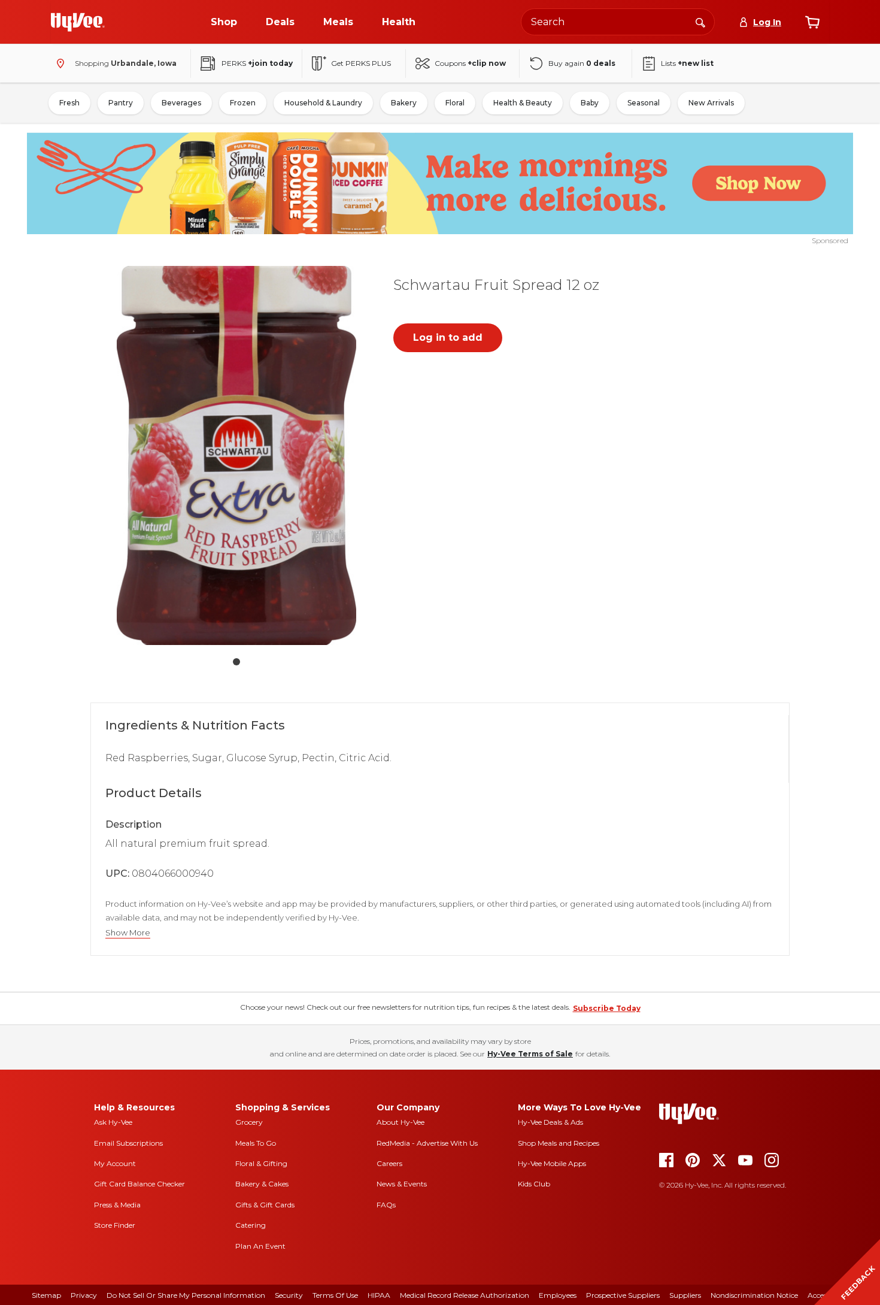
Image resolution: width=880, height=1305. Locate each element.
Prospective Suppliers (623, 1295)
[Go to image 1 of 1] (236, 662)
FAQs (386, 1204)
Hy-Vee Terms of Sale (530, 1053)
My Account (115, 1163)
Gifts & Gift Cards (265, 1204)
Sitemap (46, 1295)
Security (289, 1295)
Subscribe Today (607, 1008)
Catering (250, 1225)
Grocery (249, 1122)
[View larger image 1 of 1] (236, 455)
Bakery (404, 102)
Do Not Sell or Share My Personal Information (186, 1295)
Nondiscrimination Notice (754, 1295)
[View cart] (812, 22)
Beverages (181, 102)
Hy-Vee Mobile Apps (552, 1163)
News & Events (402, 1183)
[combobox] (618, 21)
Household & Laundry (323, 102)
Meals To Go (255, 1143)
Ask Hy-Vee (113, 1122)
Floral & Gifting (261, 1163)
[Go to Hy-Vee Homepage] (78, 22)
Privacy (84, 1295)
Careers (389, 1163)
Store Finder (114, 1225)
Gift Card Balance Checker (139, 1183)
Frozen (243, 102)
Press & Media (117, 1204)
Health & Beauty (522, 102)
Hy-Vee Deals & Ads (550, 1122)
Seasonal (643, 102)
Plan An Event (260, 1246)
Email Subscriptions (128, 1143)
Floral (455, 102)
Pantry (120, 102)
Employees (557, 1295)
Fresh (69, 102)
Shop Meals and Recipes (558, 1143)
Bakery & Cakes (262, 1183)
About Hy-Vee (400, 1122)
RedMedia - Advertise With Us (427, 1143)
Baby (590, 102)
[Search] (700, 21)
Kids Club (534, 1183)
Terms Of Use (335, 1295)
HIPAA (379, 1295)
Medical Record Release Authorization (464, 1295)
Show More (127, 932)
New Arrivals (711, 102)
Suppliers (685, 1295)
